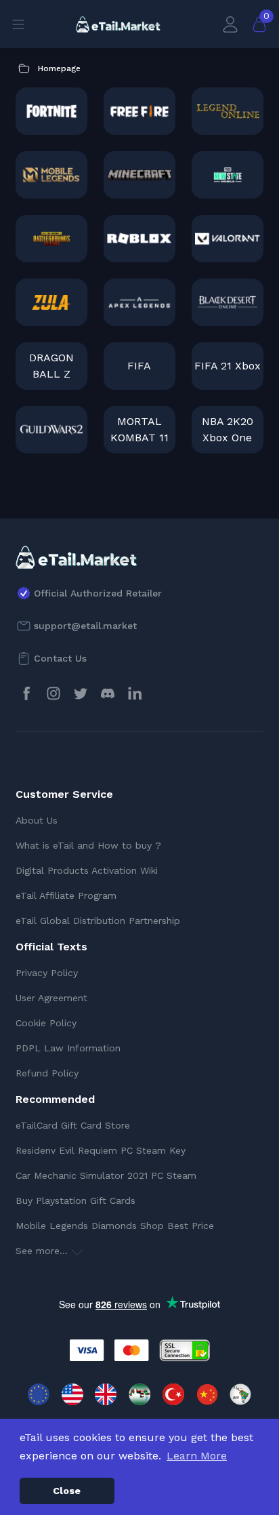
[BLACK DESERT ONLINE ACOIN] (227, 302)
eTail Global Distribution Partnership (98, 920)
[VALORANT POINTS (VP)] (227, 238)
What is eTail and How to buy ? (88, 845)
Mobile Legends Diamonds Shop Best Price (115, 1225)
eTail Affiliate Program (66, 895)
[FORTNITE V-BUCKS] (51, 111)
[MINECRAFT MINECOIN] (139, 175)
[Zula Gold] (51, 302)
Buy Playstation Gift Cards (75, 1200)
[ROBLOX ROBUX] (139, 238)
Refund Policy (47, 1073)
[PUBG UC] (51, 238)
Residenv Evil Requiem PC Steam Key (101, 1150)
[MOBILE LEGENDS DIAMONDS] (51, 175)
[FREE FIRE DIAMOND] (139, 111)
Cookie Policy (46, 1022)
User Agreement (51, 997)
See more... (43, 1250)
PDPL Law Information (68, 1048)
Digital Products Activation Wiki (87, 870)
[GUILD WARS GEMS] (51, 429)
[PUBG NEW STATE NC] (227, 175)
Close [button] (67, 1490)
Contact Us (60, 658)
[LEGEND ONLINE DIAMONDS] (227, 111)
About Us (37, 820)
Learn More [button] (197, 1455)
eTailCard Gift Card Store (73, 1125)
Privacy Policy (47, 972)
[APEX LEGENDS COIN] (139, 302)
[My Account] (230, 24)
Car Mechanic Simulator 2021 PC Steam (106, 1175)
